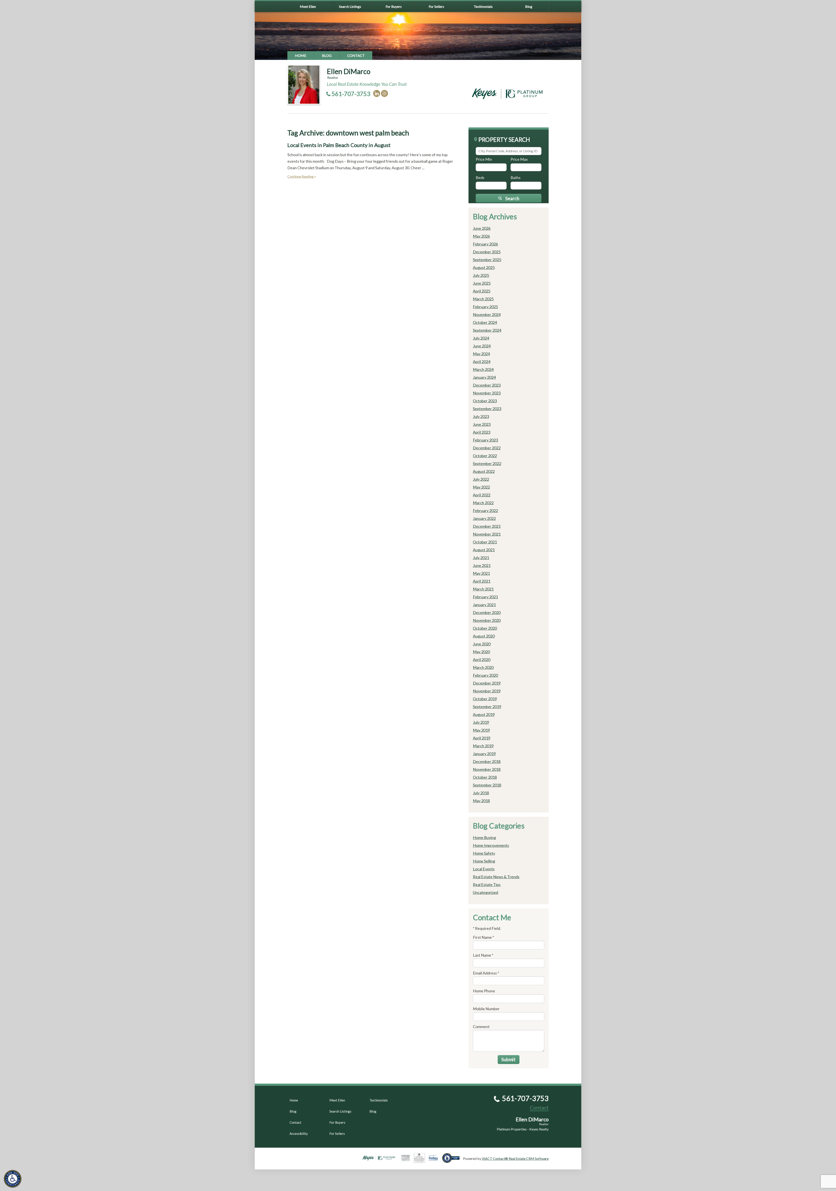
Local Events (484, 868)
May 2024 (481, 353)
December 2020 (487, 612)
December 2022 (487, 447)
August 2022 (484, 471)
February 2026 (485, 244)
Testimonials (483, 6)
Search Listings (350, 6)
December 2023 (487, 385)
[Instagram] (384, 93)
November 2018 (487, 769)
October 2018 (485, 777)
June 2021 (481, 565)
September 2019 (487, 706)
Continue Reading (300, 176)
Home (300, 55)
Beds (480, 177)
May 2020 (481, 651)
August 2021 (484, 549)
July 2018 (481, 792)
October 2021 (485, 542)
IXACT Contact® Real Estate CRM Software (515, 1158)
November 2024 (487, 314)
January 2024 (484, 377)
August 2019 (484, 714)
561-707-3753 (351, 93)
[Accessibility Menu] (13, 1178)
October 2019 (485, 698)
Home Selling (484, 861)
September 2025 (487, 259)
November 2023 (487, 393)
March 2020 (483, 667)
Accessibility (299, 1133)
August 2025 (484, 267)
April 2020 (481, 659)
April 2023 (481, 432)
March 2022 (483, 502)
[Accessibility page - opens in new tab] (452, 1161)
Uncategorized (485, 892)
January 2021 (484, 604)
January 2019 (484, 753)
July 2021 (481, 557)
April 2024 (481, 361)
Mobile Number (486, 1008)
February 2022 (485, 510)
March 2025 (483, 298)
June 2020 (481, 643)
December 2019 (487, 683)
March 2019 (483, 745)
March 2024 (483, 369)
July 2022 (481, 479)
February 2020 (485, 675)
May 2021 (481, 573)
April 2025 (481, 291)
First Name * (483, 937)
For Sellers (436, 6)
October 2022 (485, 455)
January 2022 (484, 518)
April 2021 (481, 581)
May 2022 (481, 487)
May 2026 (481, 236)
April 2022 (481, 494)
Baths (516, 177)
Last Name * (483, 955)
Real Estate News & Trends (496, 876)
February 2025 (485, 306)
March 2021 (483, 589)
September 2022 (487, 463)
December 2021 (487, 526)
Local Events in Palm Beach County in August (339, 145)
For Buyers (394, 6)
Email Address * (486, 973)
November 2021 (487, 534)
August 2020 (484, 636)
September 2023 (487, 408)
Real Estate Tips (487, 884)
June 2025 (481, 283)
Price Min (484, 159)
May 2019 (481, 730)
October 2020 (485, 628)
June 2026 (481, 228)
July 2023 (481, 416)
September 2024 (487, 330)
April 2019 (481, 738)
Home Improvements (491, 845)
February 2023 (485, 440)
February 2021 (485, 596)
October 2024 (485, 322)
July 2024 (481, 338)
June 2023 (481, 424)
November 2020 (487, 620)
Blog (528, 6)
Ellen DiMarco (348, 71)
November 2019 (487, 691)
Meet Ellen (308, 6)
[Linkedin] (376, 93)
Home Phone (484, 990)
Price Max (519, 159)
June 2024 (481, 345)
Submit (508, 1059)
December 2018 (487, 761)
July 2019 (481, 722)
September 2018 (487, 785)
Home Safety (484, 853)
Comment (481, 1026)
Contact (356, 55)
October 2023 (485, 400)
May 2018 (481, 800)
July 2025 (481, 275)
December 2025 (487, 251)
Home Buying (484, 837)
